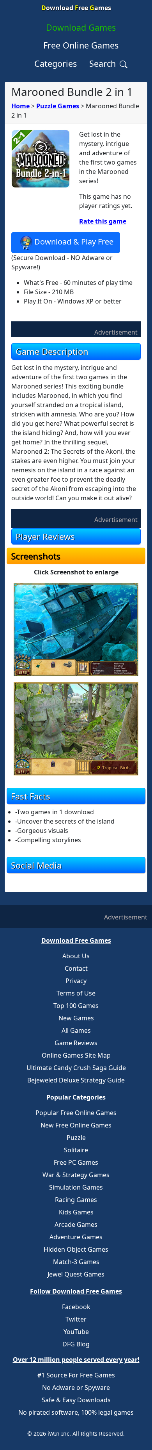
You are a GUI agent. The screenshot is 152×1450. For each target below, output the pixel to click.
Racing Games (76, 1199)
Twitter (76, 1319)
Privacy (76, 980)
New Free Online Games (76, 1125)
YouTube (76, 1331)
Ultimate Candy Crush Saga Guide (76, 1067)
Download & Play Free (73, 242)
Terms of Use (76, 993)
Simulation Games (76, 1187)
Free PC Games (76, 1162)
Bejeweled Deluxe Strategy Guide (76, 1080)
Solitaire (76, 1150)
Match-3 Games (76, 1261)
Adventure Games (76, 1237)
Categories (55, 63)
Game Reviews (76, 1043)
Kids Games (76, 1212)
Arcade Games (76, 1224)
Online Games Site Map (76, 1055)
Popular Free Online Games (76, 1112)
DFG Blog (76, 1344)
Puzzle (76, 1137)
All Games (76, 1030)
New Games (76, 1018)
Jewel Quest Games (76, 1274)
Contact (76, 968)
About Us (76, 956)
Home (20, 106)
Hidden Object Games (76, 1249)
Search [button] (103, 63)
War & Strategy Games (76, 1175)
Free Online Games (80, 45)
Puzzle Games (57, 106)
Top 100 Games (76, 1005)
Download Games (81, 27)
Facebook (76, 1307)
